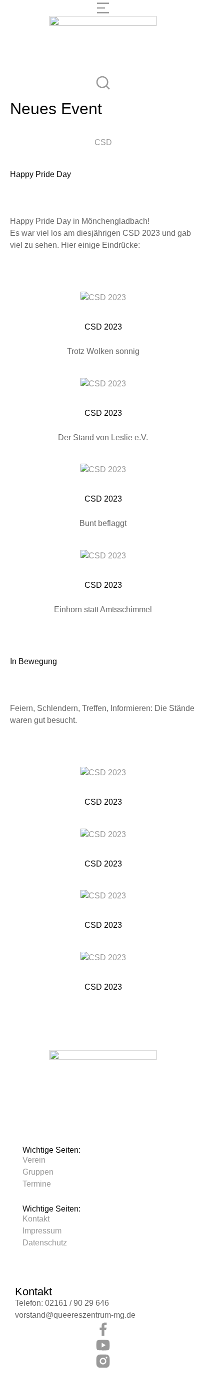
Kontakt (36, 1219)
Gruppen (38, 1172)
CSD (103, 142)
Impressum (42, 1230)
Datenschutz (44, 1242)
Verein (34, 1160)
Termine (36, 1184)
